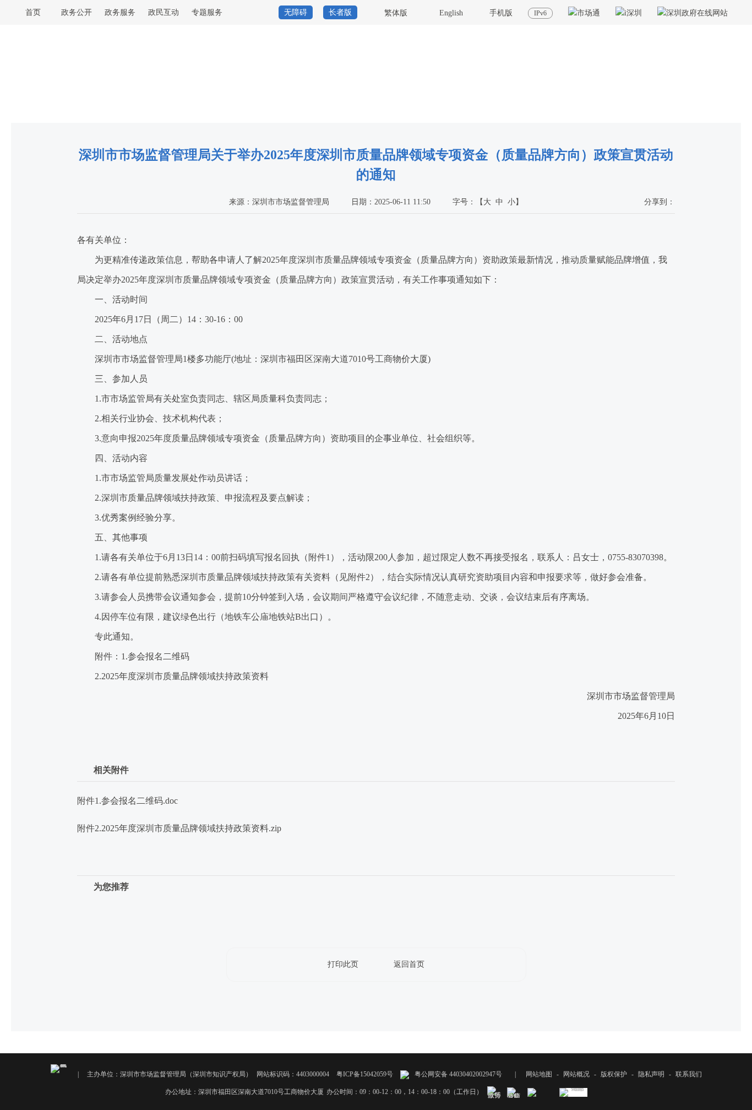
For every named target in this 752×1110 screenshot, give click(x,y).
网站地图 (539, 1074)
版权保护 (614, 1074)
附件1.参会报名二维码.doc (127, 800)
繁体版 (395, 13)
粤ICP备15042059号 (364, 1074)
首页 (33, 12)
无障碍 (295, 12)
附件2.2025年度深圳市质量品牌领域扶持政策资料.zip (179, 828)
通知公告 (728, 112)
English (451, 13)
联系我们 (688, 1074)
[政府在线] (692, 13)
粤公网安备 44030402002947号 (457, 1074)
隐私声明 (651, 1074)
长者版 (340, 12)
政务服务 (120, 12)
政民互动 (163, 12)
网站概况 (576, 1074)
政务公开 (76, 12)
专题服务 (207, 12)
